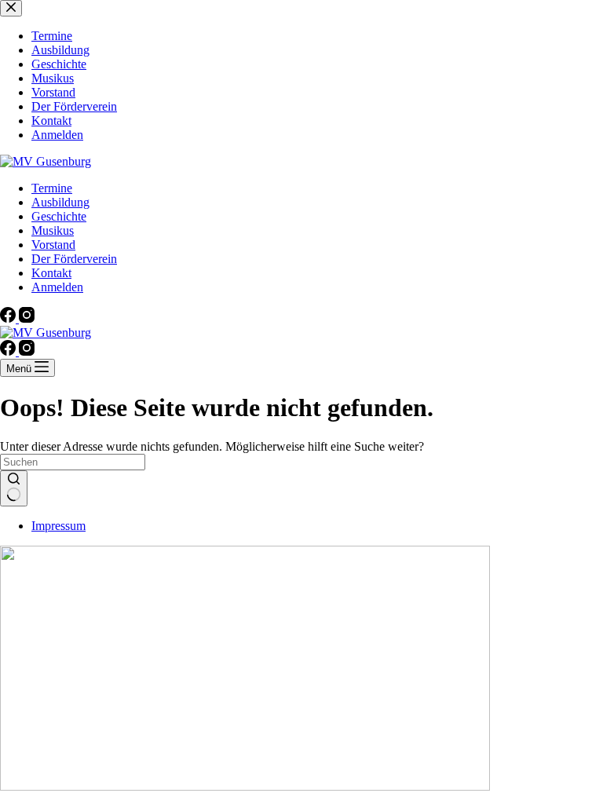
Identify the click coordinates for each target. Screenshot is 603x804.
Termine (51, 188)
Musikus (52, 230)
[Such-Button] (13, 488)
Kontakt (51, 273)
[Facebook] (9, 318)
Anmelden (57, 287)
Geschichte (58, 216)
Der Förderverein (74, 258)
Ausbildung (60, 202)
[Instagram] (27, 318)
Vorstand (53, 244)
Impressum (58, 525)
